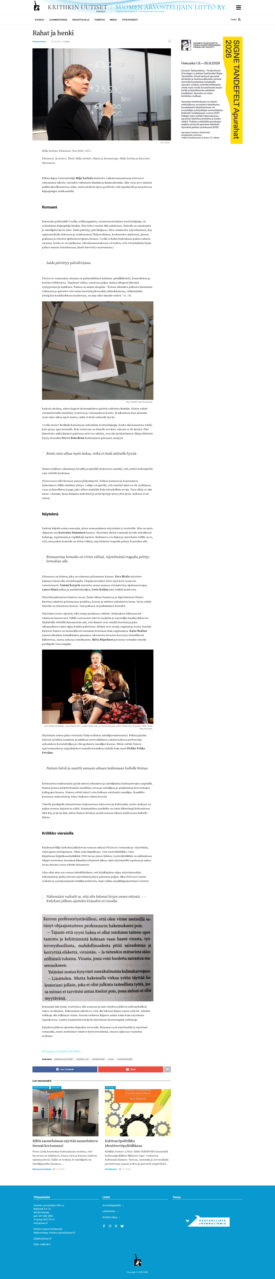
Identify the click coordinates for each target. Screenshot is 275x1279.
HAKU (234, 19)
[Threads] (116, 1226)
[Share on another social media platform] (167, 1069)
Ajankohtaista (58, 19)
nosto (111, 1059)
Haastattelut (40, 1088)
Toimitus (99, 19)
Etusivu (39, 19)
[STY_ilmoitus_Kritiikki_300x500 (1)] (210, 90)
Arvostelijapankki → (113, 1205)
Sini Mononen (111, 1169)
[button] (238, 7)
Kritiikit (66, 41)
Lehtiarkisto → (110, 1211)
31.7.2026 (125, 1169)
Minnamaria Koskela (41, 1169)
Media (113, 19)
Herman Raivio (39, 41)
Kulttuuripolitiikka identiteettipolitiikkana (123, 1143)
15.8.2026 (59, 1169)
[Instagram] (110, 1226)
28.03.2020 (56, 41)
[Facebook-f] (103, 1226)
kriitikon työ (83, 1059)
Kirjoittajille (80, 19)
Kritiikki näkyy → (111, 1217)
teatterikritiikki (125, 1059)
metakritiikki (98, 1059)
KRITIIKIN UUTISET (137, 7)
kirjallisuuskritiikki (63, 1059)
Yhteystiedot (130, 19)
